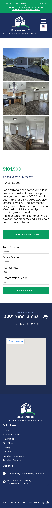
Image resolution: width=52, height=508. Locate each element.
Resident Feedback (13, 455)
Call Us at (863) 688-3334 (26, 10)
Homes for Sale (11, 434)
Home (6, 430)
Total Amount (11, 247)
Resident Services (12, 460)
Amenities (8, 438)
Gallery (6, 447)
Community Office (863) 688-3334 (26, 473)
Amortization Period (15, 278)
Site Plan (8, 443)
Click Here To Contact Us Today (26, 7)
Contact (7, 451)
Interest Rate (10, 267)
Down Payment (12, 257)
